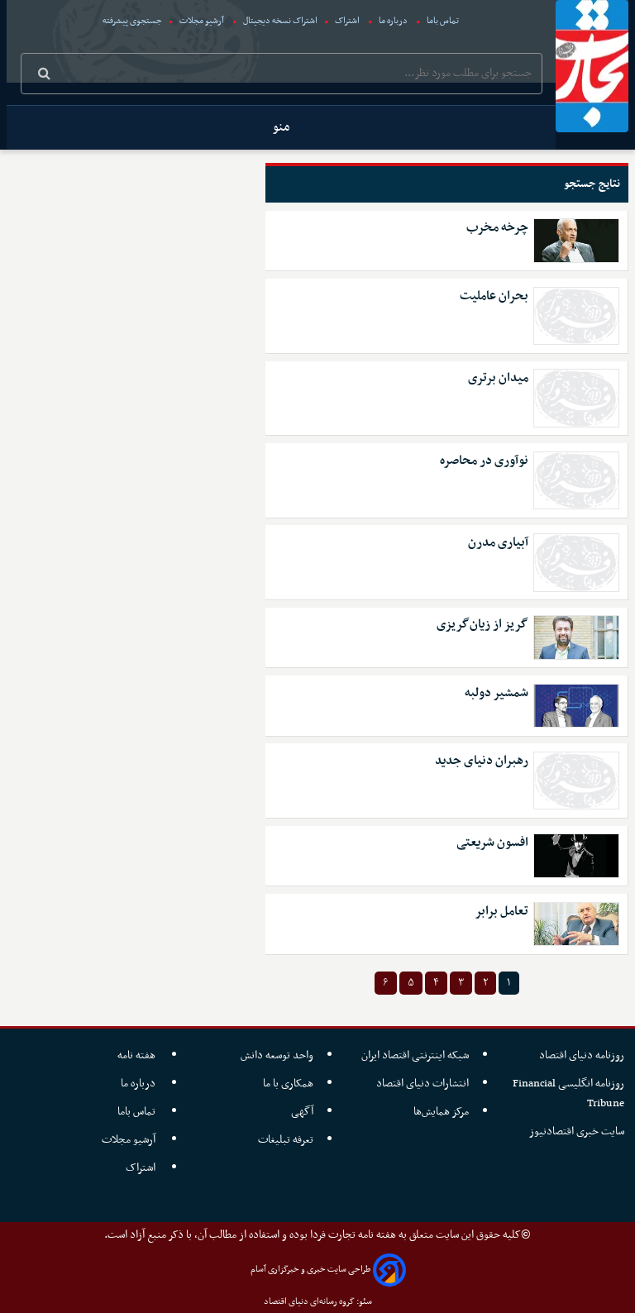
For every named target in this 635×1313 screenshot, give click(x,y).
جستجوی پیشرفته (132, 21)
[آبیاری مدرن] (576, 562)
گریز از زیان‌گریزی (482, 624)
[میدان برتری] (576, 398)
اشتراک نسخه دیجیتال (279, 21)
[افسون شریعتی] (576, 855)
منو (281, 127)
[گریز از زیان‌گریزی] (576, 637)
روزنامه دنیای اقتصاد (581, 1055)
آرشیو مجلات (202, 21)
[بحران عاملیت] (576, 316)
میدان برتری (498, 378)
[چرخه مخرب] (576, 240)
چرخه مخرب (497, 227)
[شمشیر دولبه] (576, 706)
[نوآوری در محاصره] (576, 480)
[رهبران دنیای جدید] (576, 780)
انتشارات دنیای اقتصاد (422, 1083)
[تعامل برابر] (576, 924)
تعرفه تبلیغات (285, 1139)
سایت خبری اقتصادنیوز (576, 1131)
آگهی (302, 1111)
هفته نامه (137, 1055)
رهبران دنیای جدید (481, 761)
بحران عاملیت (494, 296)
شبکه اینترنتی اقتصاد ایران (415, 1055)
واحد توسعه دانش (277, 1055)
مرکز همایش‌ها (441, 1111)
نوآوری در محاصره (484, 460)
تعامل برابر (501, 911)
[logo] (592, 66)
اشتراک (347, 21)
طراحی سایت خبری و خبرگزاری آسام (310, 1269)
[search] (44, 75)
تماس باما (443, 21)
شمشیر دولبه (496, 693)
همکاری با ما (288, 1083)
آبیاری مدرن (498, 542)
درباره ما (393, 21)
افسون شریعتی (492, 842)
